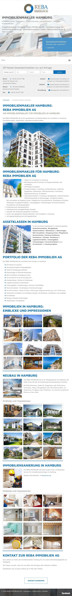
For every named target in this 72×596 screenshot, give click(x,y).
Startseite (6, 100)
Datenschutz (36, 591)
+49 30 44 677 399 (16, 92)
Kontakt (51, 48)
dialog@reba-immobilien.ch (60, 90)
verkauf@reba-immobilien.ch (59, 84)
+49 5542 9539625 (18, 87)
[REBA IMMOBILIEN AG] (36, 7)
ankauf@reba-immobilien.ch (59, 79)
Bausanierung (46, 475)
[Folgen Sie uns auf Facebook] (66, 593)
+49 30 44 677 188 (18, 79)
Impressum (27, 591)
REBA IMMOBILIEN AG (14, 591)
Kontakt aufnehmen (36, 580)
